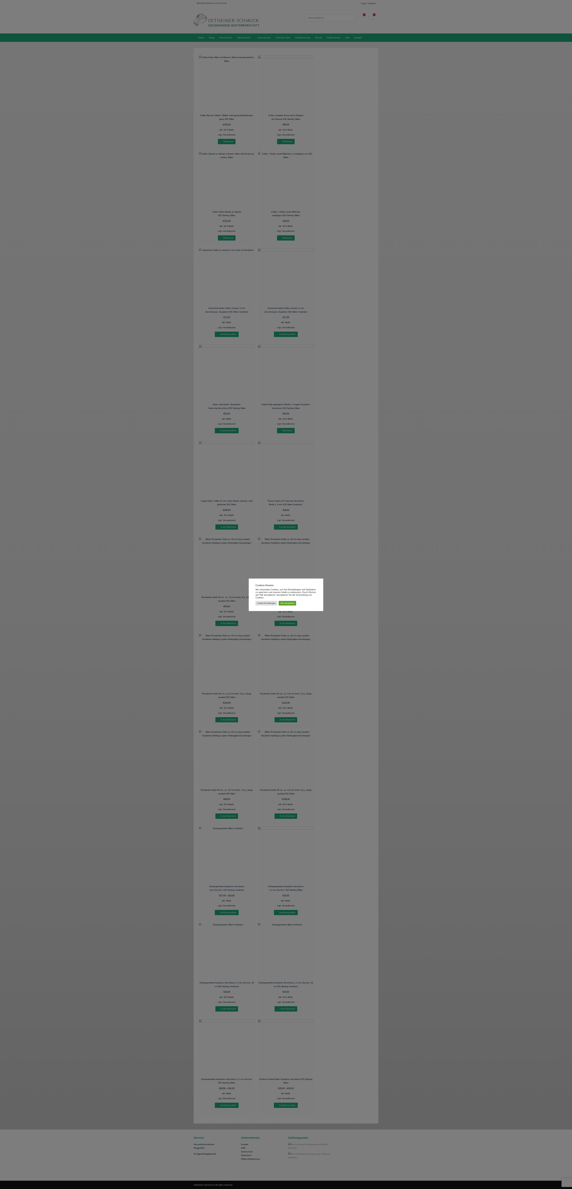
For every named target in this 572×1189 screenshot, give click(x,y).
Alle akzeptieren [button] (287, 603)
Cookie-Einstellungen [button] (266, 603)
